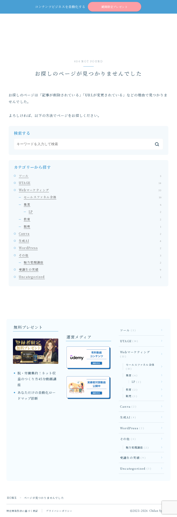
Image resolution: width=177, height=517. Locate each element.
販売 (92, 226)
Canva (90, 233)
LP (95, 211)
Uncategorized (90, 277)
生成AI (90, 241)
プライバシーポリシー (59, 510)
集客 (92, 204)
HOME (12, 498)
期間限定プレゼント (114, 7)
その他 (90, 255)
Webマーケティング (90, 190)
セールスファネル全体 (92, 197)
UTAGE (90, 183)
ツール (90, 175)
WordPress (90, 248)
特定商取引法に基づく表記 (22, 510)
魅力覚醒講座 (92, 262)
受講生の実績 (90, 269)
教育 (92, 219)
